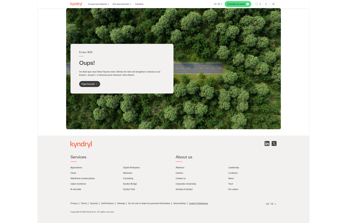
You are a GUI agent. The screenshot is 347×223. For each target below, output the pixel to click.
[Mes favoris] (265, 4)
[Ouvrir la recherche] (274, 4)
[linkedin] (267, 143)
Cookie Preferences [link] (198, 203)
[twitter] (274, 143)
